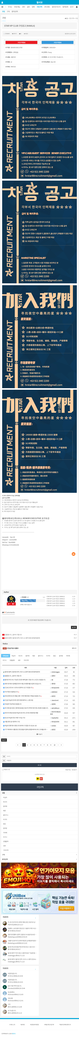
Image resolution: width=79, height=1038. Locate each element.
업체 (33, 7)
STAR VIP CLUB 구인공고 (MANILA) (55, 596)
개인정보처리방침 (34, 1025)
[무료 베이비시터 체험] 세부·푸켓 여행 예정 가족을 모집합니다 (22, 696)
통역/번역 (15, 11)
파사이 (20, 656)
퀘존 (33, 656)
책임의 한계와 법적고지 (65, 1025)
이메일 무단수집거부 (49, 1025)
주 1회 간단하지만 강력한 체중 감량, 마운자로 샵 (21, 922)
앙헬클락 (12, 660)
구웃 (9, 1004)
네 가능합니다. (12, 1010)
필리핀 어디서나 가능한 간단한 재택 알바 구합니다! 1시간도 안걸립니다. (25, 679)
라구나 (5, 660)
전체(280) (6, 656)
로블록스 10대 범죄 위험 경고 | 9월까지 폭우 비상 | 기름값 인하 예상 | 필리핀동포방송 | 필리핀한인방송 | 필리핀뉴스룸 (22, 928)
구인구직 (39, 7)
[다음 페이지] (58, 745)
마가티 (48, 656)
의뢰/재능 (17, 7)
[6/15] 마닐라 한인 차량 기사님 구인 (14, 717)
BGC (54, 656)
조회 (74, 668)
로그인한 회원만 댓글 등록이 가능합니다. (39, 620)
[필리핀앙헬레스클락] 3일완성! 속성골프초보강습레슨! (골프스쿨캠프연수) (22, 934)
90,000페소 (11, 992)
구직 (8, 11)
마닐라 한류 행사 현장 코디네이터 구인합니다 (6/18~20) (20, 725)
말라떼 (27, 656)
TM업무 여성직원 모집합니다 (12, 704)
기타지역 (26, 660)
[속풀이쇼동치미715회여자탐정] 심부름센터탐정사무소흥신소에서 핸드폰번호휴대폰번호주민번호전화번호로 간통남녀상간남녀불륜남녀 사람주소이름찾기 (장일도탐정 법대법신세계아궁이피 (22, 940)
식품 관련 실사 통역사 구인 (12, 721)
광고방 (72, 7)
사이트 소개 (12, 1025)
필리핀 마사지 (56, 7)
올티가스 (40, 656)
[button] (74, 627)
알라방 (61, 656)
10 (54, 745)
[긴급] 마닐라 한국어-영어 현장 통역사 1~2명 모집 (18, 700)
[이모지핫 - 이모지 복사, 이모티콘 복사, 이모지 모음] (39, 875)
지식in (10, 7)
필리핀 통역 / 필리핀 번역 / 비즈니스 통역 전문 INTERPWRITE (21, 638)
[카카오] (37, 778)
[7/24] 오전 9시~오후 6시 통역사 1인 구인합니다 (18, 688)
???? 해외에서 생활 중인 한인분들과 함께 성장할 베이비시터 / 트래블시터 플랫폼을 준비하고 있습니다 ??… (26, 729)
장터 (23, 7)
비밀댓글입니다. (12, 973)
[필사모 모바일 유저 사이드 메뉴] (2, 2)
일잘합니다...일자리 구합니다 (12, 635)
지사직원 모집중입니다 (11, 692)
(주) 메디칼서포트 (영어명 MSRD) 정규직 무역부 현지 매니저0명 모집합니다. (26, 708)
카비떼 (68, 656)
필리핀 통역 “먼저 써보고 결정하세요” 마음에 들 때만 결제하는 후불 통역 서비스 (22, 953)
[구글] (41, 778)
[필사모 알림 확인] (76, 7)
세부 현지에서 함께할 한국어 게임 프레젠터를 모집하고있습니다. (22, 683)
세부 (19, 660)
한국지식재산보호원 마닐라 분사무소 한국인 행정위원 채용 (21, 713)
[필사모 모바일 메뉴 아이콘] (2, 7)
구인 (3, 11)
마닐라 (14, 656)
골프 (28, 7)
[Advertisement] (39, 573)
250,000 (10, 998)
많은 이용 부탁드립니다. (15, 986)
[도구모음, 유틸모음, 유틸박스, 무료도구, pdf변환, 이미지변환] (39, 902)
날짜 (66, 668)
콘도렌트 (47, 7)
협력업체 (65, 7)
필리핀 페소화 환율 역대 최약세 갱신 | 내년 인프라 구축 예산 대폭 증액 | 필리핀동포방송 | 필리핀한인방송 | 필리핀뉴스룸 (22, 947)
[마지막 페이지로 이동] (61, 745)
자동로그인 (6, 769)
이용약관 (22, 1025)
